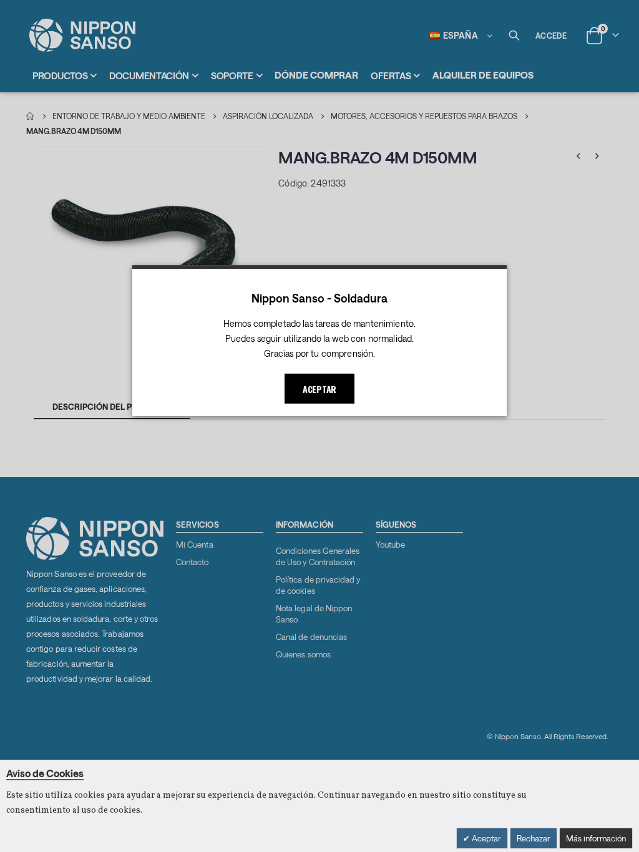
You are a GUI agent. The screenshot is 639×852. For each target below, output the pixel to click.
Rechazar (533, 838)
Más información (596, 838)
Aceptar (485, 838)
